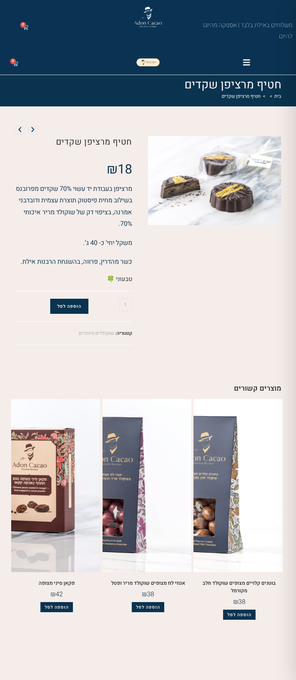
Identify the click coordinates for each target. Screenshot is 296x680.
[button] (246, 62)
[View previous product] (32, 130)
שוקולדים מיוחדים (96, 333)
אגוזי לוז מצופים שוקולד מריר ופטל (148, 583)
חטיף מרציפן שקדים (241, 96)
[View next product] (20, 130)
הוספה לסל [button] (239, 614)
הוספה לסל (69, 306)
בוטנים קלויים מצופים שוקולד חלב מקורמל (239, 587)
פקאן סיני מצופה (57, 583)
